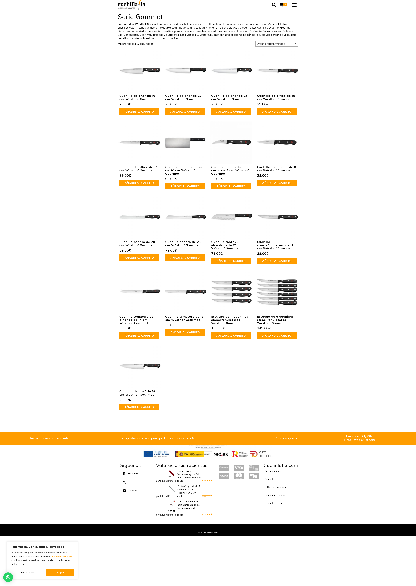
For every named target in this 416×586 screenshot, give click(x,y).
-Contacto (269, 479)
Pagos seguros (285, 438)
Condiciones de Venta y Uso (205, 528)
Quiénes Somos (184, 528)
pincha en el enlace (62, 556)
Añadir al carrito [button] (139, 111)
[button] (8, 577)
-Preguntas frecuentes (275, 503)
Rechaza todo (28, 572)
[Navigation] (294, 5)
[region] (42, 560)
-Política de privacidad (275, 487)
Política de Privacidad (229, 528)
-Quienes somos (272, 471)
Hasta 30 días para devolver (50, 438)
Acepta (60, 572)
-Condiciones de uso (274, 495)
